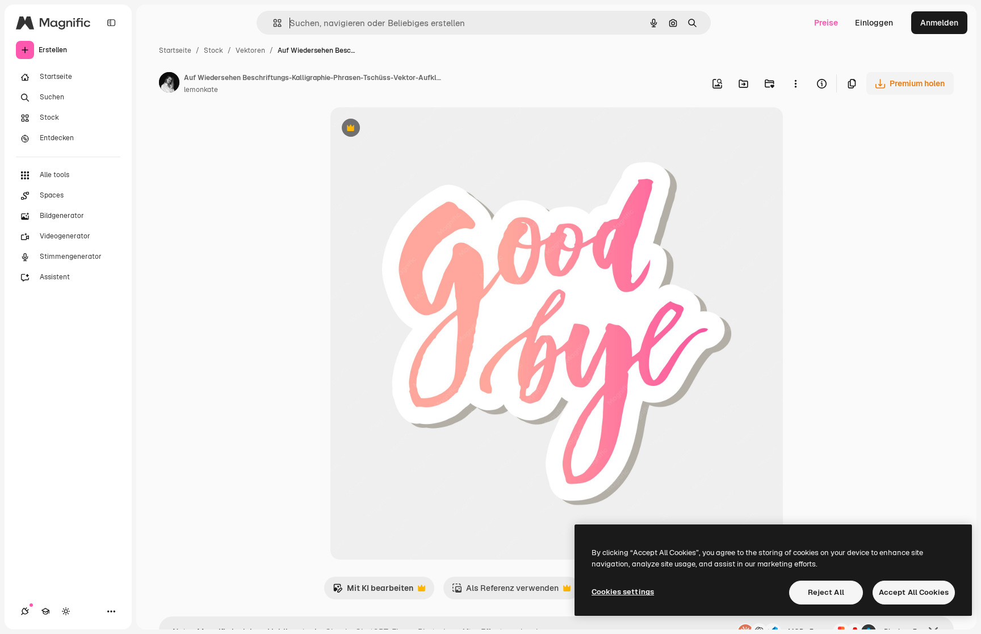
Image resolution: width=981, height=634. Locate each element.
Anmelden (939, 23)
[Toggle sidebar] (111, 23)
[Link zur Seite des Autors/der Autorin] (169, 84)
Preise (826, 23)
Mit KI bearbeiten (373, 591)
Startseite (175, 50)
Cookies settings (623, 592)
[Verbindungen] (25, 611)
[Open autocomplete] (272, 23)
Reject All (826, 592)
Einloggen (874, 23)
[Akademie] (45, 611)
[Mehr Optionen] (795, 83)
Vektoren (250, 50)
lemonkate (201, 89)
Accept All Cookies (914, 592)
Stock (213, 50)
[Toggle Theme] (66, 611)
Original (403, 129)
